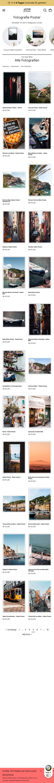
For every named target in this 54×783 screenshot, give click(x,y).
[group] (27, 3)
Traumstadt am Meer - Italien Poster (14, 524)
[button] (44, 10)
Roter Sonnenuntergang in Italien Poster (39, 478)
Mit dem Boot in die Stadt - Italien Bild (13, 293)
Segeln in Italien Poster (10, 569)
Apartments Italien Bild (35, 432)
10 (47, 629)
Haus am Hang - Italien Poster (37, 108)
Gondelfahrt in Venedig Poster (12, 386)
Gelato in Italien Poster (10, 247)
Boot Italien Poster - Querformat (13, 339)
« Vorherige (11, 629)
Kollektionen (15, 66)
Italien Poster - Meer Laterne (11, 477)
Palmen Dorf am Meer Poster (37, 200)
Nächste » (27, 634)
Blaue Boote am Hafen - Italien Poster (37, 154)
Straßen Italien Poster (35, 247)
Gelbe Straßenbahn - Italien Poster (14, 616)
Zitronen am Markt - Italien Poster (13, 153)
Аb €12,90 (6, 110)
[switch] (48, 775)
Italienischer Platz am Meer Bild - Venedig (38, 570)
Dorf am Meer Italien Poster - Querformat (12, 200)
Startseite (6, 66)
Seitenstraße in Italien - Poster (12, 108)
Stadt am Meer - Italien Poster (37, 386)
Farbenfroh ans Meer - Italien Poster (39, 616)
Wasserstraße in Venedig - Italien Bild (38, 340)
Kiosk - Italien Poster (9, 432)
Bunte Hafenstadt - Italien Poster (38, 524)
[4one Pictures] (27, 10)
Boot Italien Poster (34, 292)
